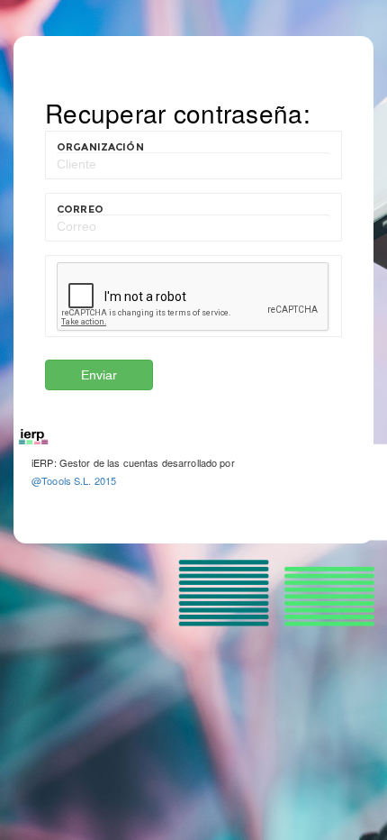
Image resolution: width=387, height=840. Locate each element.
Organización (100, 147)
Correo (80, 209)
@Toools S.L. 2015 (74, 480)
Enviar (99, 375)
